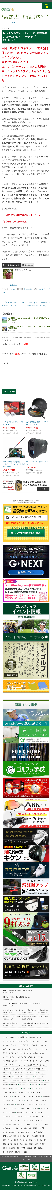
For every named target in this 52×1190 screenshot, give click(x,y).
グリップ (22, 1053)
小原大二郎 (34, 1136)
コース (41, 1053)
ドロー (40, 1089)
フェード (43, 1100)
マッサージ (44, 1108)
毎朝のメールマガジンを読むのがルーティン (17, 990)
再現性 (35, 1128)
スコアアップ (7, 1073)
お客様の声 (24, 1037)
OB (17, 1037)
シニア (26, 1061)
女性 (19, 1136)
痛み (21, 1144)
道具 (35, 1148)
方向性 (36, 1140)
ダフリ (47, 1081)
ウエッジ (43, 1045)
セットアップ (38, 1077)
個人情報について (17, 1156)
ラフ (41, 1116)
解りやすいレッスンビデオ (11, 1017)
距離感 (29, 1148)
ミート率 (12, 1112)
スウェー (45, 1069)
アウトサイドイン (8, 1041)
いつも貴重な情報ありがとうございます (35, 1023)
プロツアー (6, 1108)
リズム (47, 1116)
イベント (14, 289)
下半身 (45, 1124)
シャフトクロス (8, 1065)
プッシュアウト (40, 1104)
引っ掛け (42, 1136)
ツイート (13, 22)
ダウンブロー (38, 1081)
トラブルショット (15, 1089)
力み (18, 1132)
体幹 (25, 1128)
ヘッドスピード (27, 1108)
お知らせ (32, 1037)
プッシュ (30, 1104)
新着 (30, 1140)
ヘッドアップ (16, 1108)
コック (29, 1053)
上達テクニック (36, 1124)
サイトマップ (37, 1156)
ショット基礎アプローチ (30, 1065)
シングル (43, 1065)
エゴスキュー (7, 1049)
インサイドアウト (24, 1045)
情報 (4, 1140)
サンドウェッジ (17, 1061)
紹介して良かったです (29, 1010)
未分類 (16, 1144)
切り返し (42, 1128)
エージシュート (18, 1049)
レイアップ (30, 1120)
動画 (22, 1132)
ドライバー (26, 1089)
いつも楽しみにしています (11, 1010)
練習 (36, 1144)
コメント (5, 363)
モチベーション (37, 1112)
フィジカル (46, 1096)
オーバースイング (41, 1049)
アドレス (19, 1041)
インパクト (35, 1045)
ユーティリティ (8, 1116)
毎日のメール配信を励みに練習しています (16, 997)
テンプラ (43, 1085)
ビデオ (38, 1096)
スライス (16, 1077)
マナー (5, 1112)
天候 (14, 1136)
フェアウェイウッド (31, 1100)
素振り (31, 1144)
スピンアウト (7, 1077)
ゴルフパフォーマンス (35, 1057)
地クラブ (34, 1132)
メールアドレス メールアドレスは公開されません (24, 354)
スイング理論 (35, 1069)
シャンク (18, 1065)
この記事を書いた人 (12, 265)
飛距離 (26, 1152)
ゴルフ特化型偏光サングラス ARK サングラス (37, 423)
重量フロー (18, 1152)
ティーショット (24, 1085)
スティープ (24, 1073)
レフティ (39, 1120)
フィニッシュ (19, 1100)
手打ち (9, 1140)
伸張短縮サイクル (8, 1128)
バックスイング (21, 1092)
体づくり (19, 1128)
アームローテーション (40, 1041)
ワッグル (27, 1124)
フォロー (6, 1104)
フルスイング (21, 1104)
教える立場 (23, 1140)
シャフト (46, 1061)
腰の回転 (12, 1148)
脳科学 (5, 1148)
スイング (27, 1069)
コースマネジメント (9, 1057)
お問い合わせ (5, 1156)
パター (38, 1092)
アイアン (40, 1037)
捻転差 (16, 1140)
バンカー (31, 1092)
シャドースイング (36, 1061)
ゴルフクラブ (22, 1057)
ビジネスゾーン (29, 1096)
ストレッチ (41, 1073)
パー (14, 1096)
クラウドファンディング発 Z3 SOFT (13, 423)
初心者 (5, 1132)
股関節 (42, 1144)
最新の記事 (29, 265)
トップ (5, 1089)
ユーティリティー (20, 1116)
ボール (36, 1108)
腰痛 (18, 1148)
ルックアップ (14, 1120)
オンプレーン (29, 1049)
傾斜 (30, 1128)
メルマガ (19, 1112)
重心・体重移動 (8, 1152)
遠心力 (40, 1148)
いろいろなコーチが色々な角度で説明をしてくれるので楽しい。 (24, 1003)
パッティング (7, 1096)
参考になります (43, 1010)
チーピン (6, 1085)
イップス (6, 1045)
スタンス (16, 1073)
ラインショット (33, 1116)
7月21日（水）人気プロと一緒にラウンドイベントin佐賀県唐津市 (29, 327)
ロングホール (17, 1124)
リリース (6, 1120)
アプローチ (27, 1041)
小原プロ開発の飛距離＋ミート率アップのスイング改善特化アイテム (14, 464)
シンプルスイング (8, 1069)
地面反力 (41, 1132)
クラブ (5, 1053)
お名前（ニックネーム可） (15, 344)
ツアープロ (14, 1085)
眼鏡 (26, 1144)
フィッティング (8, 1100)
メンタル (27, 1112)
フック (12, 1104)
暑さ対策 (43, 1140)
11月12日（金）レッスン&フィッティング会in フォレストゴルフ (28, 319)
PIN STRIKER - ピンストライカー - (37, 463)
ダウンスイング (27, 1081)
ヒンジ (20, 1096)
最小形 (9, 1144)
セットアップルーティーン (11, 1081)
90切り (12, 1037)
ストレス (33, 1073)
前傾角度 (12, 1132)
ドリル (33, 1089)
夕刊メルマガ (7, 1136)
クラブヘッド (13, 1053)
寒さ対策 (26, 1136)
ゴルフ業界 (6, 1061)
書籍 (4, 1144)
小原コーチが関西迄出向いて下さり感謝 (35, 1017)
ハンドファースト (8, 1092)
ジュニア (19, 1069)
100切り (5, 1037)
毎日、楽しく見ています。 (11, 1023)
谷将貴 (23, 1148)
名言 (27, 1132)
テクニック (35, 1085)
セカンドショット (27, 1077)
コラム (35, 1053)
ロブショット (7, 1124)
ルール (23, 1120)
